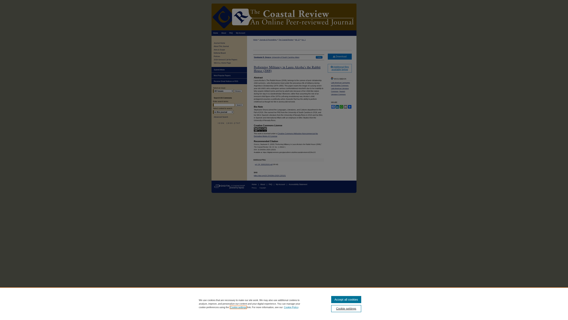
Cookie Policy (291, 307)
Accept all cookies (346, 299)
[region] (284, 303)
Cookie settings (238, 307)
